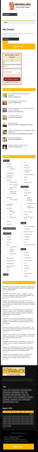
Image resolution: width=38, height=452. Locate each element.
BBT (9, 390)
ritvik (20, 399)
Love (25, 263)
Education (26, 255)
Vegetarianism (10, 263)
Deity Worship (10, 173)
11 (13, 419)
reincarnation (14, 399)
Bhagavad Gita (15, 390)
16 (4, 421)
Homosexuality (28, 260)
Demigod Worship (12, 250)
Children (9, 164)
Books (26, 195)
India (8, 245)
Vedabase (12, 169)
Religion (26, 265)
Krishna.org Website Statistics (11, 438)
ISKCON (9, 180)
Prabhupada (24, 187)
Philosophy (10, 197)
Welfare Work (28, 273)
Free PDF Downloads (9, 228)
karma (10, 397)
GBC (23, 392)
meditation (30, 397)
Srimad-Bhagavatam (30, 206)
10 (9, 419)
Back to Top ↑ (19, 46)
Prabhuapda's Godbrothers (13, 192)
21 (27, 421)
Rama (25, 177)
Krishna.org (27, 168)
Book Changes (13, 182)
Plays (11, 214)
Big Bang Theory (28, 231)
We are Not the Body (11, 266)
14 (27, 419)
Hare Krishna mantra (16, 395)
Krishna (6, 274)
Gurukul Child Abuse (13, 188)
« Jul (4, 428)
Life (25, 242)
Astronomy (27, 229)
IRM (27, 395)
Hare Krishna (6, 395)
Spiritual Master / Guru (28, 217)
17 (9, 421)
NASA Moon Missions (29, 245)
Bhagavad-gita (31, 203)
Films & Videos (28, 212)
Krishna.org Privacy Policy (15, 436)
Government (27, 258)
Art (25, 162)
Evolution (26, 237)
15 (31, 419)
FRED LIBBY (6, 286)
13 (22, 419)
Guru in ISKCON (14, 184)
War (25, 271)
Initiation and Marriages (10, 176)
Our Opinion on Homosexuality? (22, 327)
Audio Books (27, 193)
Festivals (9, 239)
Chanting (9, 237)
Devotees (6, 160)
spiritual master (26, 399)
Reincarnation (10, 258)
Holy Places (13, 254)
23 (4, 423)
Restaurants (13, 217)
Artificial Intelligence (29, 226)
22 (31, 421)
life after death (22, 397)
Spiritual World (11, 261)
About (5, 436)
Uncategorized (28, 182)
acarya (5, 390)
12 (18, 419)
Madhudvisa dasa (7, 309)
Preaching (9, 208)
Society (23, 249)
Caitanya (26, 165)
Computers (9, 166)
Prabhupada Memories (10, 204)
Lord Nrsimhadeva (29, 174)
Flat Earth (26, 239)
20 (22, 421)
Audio (25, 190)
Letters (26, 214)
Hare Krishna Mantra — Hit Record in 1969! (21, 294)
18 (13, 421)
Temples (9, 224)
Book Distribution (12, 211)
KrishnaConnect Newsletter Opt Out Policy (15, 439)
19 (18, 421)
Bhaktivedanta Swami (26, 390)
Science (23, 223)
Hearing (9, 242)
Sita (25, 180)
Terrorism (27, 268)
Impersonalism (13, 199)
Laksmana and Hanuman (28, 171)
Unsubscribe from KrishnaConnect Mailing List (16, 441)
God (26, 392)
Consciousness (28, 234)
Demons (26, 252)
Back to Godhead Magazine (29, 199)
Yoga (8, 270)
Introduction (7, 233)
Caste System (13, 247)
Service (9, 221)
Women (26, 276)
